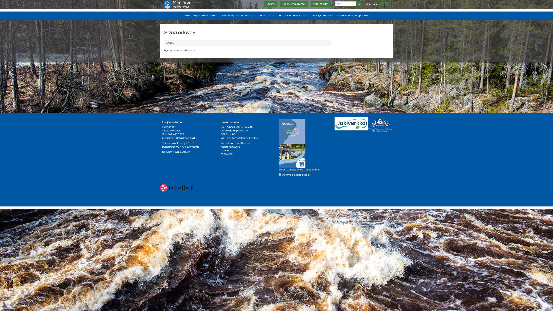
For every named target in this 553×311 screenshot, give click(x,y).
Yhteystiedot (320, 4)
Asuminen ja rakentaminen (237, 15)
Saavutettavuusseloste (176, 152)
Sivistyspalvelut (322, 15)
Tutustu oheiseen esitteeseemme (299, 169)
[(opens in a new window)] (351, 123)
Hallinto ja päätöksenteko (200, 15)
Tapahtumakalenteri (294, 4)
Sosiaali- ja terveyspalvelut (353, 15)
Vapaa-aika (266, 15)
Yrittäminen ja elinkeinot (293, 15)
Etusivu (271, 4)
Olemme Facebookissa (295, 174)
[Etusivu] (167, 4)
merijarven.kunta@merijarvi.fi (178, 138)
